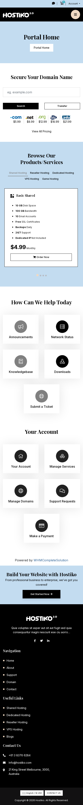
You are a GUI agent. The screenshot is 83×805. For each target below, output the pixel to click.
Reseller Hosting (17, 722)
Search (21, 106)
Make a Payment (42, 536)
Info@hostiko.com (20, 762)
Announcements (21, 337)
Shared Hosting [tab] (18, 172)
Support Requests (62, 501)
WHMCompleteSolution (51, 560)
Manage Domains (20, 501)
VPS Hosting (14, 729)
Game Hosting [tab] (50, 178)
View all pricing (41, 131)
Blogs (10, 736)
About (10, 667)
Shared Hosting (16, 708)
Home (10, 660)
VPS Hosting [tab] (32, 178)
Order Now (42, 257)
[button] (37, 275)
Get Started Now (39, 594)
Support (12, 675)
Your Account (21, 466)
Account (73, 3)
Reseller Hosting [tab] (39, 172)
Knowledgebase (21, 372)
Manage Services (62, 466)
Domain (11, 682)
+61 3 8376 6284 (19, 755)
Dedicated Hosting (18, 715)
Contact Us (54, 793)
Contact (11, 689)
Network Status (62, 337)
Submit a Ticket (41, 406)
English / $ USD (34, 793)
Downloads (62, 372)
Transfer (62, 106)
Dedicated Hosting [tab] (63, 172)
